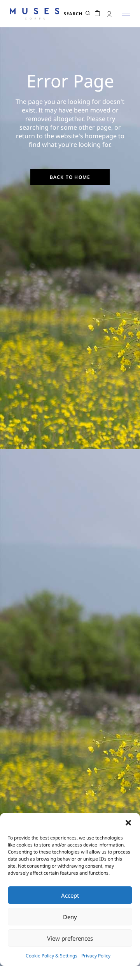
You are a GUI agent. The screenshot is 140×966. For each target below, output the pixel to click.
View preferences (70, 938)
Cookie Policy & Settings (51, 955)
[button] (128, 823)
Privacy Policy (95, 955)
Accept (70, 895)
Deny (70, 917)
